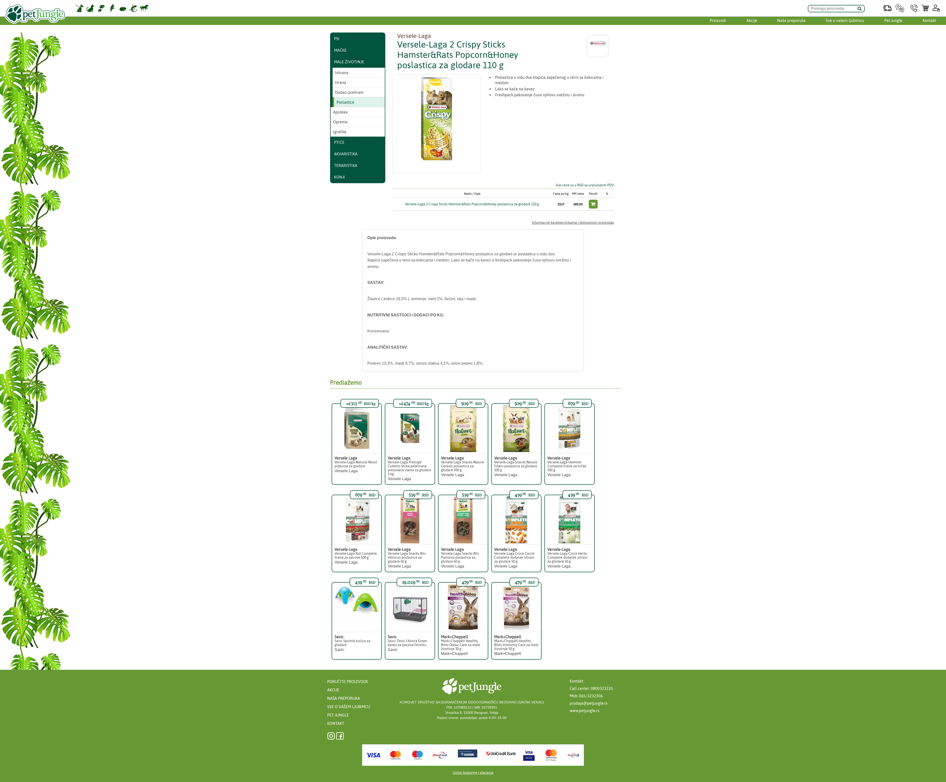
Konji (339, 177)
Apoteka (340, 112)
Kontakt (929, 20)
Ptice (339, 142)
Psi (336, 38)
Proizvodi (718, 20)
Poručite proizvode (347, 681)
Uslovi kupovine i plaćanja (473, 773)
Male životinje (349, 62)
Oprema (340, 122)
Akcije (751, 20)
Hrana (340, 82)
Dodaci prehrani (349, 92)
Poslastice (345, 102)
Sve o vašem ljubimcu (845, 20)
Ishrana (341, 72)
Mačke (340, 50)
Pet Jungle (893, 20)
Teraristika (345, 165)
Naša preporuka (791, 20)
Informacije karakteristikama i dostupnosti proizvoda (573, 223)
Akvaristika (345, 154)
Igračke (339, 132)
